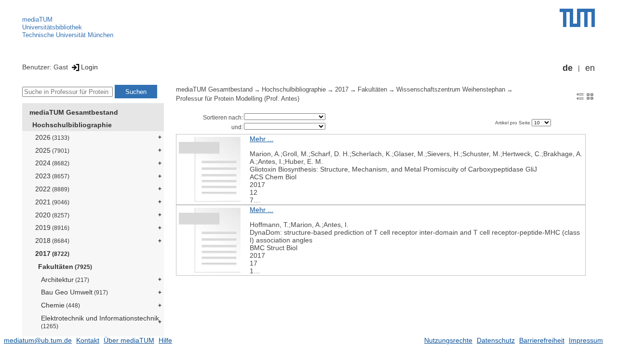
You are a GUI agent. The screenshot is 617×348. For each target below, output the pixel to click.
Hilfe (165, 340)
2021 (52, 202)
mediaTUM (37, 19)
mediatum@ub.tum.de (38, 340)
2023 (52, 176)
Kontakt (87, 340)
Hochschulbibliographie (72, 125)
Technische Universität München (67, 35)
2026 (52, 137)
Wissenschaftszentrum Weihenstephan (450, 89)
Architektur (65, 279)
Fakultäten (65, 266)
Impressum (586, 340)
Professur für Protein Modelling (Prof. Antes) (237, 98)
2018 (52, 240)
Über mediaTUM (129, 340)
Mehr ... (261, 139)
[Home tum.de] (577, 18)
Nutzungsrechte (448, 340)
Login (89, 67)
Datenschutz (496, 340)
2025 (52, 150)
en (590, 68)
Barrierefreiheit (541, 340)
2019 (52, 227)
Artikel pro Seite (513, 122)
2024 (52, 163)
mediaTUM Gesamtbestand (73, 112)
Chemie (60, 305)
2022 (52, 189)
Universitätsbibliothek (52, 27)
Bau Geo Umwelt (74, 292)
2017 (52, 253)
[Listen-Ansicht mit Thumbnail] (580, 96)
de (568, 68)
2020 (52, 215)
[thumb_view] (590, 96)
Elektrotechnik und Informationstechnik (100, 321)
